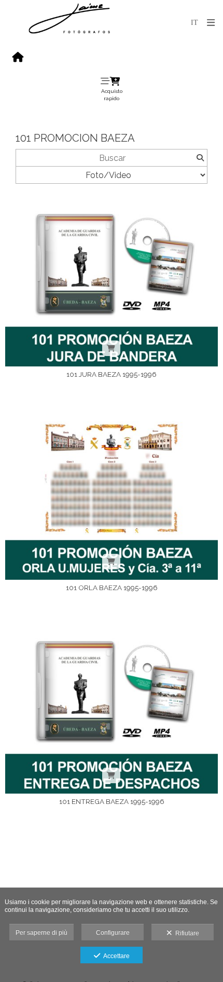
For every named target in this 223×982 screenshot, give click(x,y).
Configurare (113, 932)
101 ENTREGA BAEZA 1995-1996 (111, 801)
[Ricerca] (199, 158)
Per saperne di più (41, 932)
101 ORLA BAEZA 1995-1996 (112, 587)
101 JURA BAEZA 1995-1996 (111, 374)
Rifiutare (185, 933)
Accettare (115, 956)
